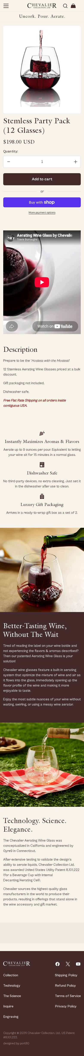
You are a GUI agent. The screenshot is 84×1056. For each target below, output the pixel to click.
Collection (10, 975)
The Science (12, 996)
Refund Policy (65, 986)
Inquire (8, 1006)
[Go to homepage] (16, 963)
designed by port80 (16, 1043)
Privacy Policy (65, 1006)
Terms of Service (68, 996)
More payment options (42, 212)
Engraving (11, 1017)
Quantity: (10, 151)
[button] (6, 5)
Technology (11, 986)
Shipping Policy (66, 975)
